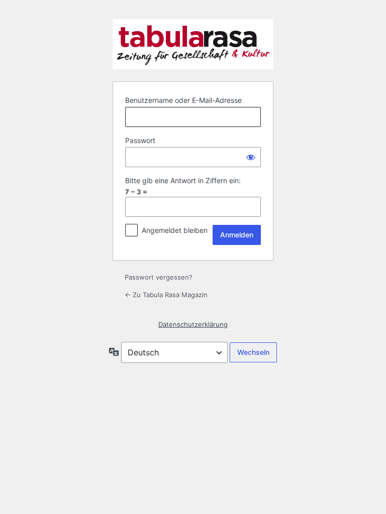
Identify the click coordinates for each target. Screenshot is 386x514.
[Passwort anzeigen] (251, 157)
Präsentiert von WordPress (193, 44)
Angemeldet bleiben (175, 230)
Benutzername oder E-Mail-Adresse (183, 100)
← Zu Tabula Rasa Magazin (166, 295)
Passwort (140, 140)
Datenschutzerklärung (193, 324)
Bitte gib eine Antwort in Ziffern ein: (183, 180)
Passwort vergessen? (158, 277)
